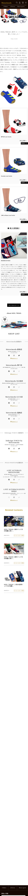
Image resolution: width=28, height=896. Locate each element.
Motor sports (21, 6)
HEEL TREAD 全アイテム (14, 305)
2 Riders (5, 6)
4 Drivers (12, 6)
